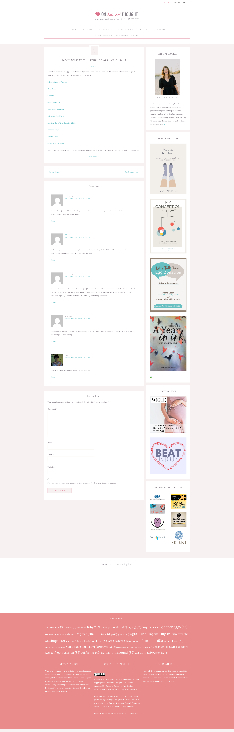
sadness (162, 646)
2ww (48, 627)
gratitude (142, 634)
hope (58, 641)
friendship (109, 634)
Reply (53, 221)
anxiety (71, 627)
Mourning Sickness (56, 109)
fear (87, 634)
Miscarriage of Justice (57, 82)
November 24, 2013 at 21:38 (77, 276)
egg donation (52, 634)
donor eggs (175, 627)
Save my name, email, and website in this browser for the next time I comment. (82, 483)
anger (58, 627)
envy (64, 634)
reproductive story (142, 647)
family (74, 634)
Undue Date (53, 137)
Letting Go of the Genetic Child (62, 123)
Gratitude (52, 89)
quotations (123, 647)
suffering (90, 652)
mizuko (61, 647)
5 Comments (93, 156)
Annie (68, 235)
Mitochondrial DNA (56, 116)
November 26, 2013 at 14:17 (77, 198)
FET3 (97, 634)
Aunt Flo (82, 627)
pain (113, 647)
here (166, 124)
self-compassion (65, 652)
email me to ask (121, 713)
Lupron (133, 641)
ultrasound (123, 652)
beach (106, 627)
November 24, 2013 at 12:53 (77, 319)
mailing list (50, 678)
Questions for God (56, 143)
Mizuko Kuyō (53, 130)
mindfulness (173, 640)
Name (51, 442)
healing (164, 633)
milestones (150, 640)
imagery (72, 641)
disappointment (152, 627)
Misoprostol (51, 647)
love (123, 641)
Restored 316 (132, 725)
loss (112, 641)
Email (51, 455)
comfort (119, 627)
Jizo (87, 641)
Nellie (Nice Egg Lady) (83, 646)
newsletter (67, 678)
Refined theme (118, 725)
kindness (99, 641)
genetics (125, 634)
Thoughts (93, 66)
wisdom (144, 652)
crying (134, 627)
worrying (161, 652)
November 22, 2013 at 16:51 (77, 358)
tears (106, 652)
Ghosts (51, 96)
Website (51, 467)
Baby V (94, 627)
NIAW (105, 647)
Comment (52, 409)
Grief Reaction (54, 102)
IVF (81, 641)
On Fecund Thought (117, 16)
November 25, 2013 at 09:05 (77, 237)
